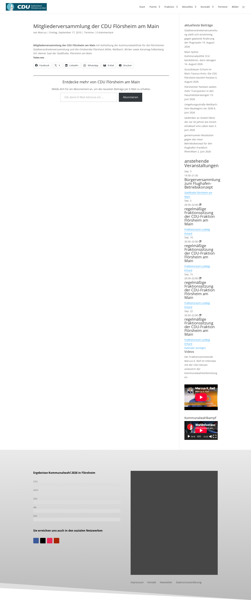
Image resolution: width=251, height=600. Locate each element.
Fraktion (169, 7)
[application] (201, 430)
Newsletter (166, 582)
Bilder (235, 7)
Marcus (42, 32)
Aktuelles (187, 7)
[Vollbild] (215, 436)
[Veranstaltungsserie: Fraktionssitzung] (200, 204)
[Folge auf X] (43, 540)
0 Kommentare (104, 32)
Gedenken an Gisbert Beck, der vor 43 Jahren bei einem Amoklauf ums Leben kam (200, 122)
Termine (222, 7)
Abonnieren (130, 97)
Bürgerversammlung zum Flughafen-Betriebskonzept (202, 183)
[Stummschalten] (211, 436)
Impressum (137, 582)
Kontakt (205, 7)
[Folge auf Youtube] (56, 540)
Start (142, 7)
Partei (153, 7)
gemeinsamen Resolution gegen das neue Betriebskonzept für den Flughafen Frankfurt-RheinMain (198, 143)
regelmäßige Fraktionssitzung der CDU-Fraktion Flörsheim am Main (199, 216)
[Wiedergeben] (189, 436)
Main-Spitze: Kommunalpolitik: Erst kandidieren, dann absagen (200, 56)
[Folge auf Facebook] (36, 540)
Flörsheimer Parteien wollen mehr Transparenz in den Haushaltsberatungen (200, 91)
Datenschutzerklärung (188, 582)
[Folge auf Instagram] (49, 540)
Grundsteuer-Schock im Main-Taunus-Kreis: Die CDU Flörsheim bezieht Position (200, 73)
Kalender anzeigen (195, 348)
